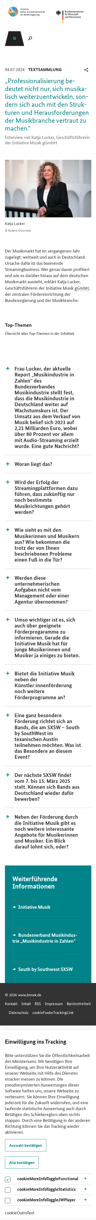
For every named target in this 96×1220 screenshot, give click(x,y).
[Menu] (14, 38)
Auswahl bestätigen (25, 1145)
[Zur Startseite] (69, 17)
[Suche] (30, 38)
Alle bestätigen (21, 1162)
